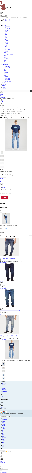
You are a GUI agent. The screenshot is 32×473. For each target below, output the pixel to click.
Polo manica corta (7, 78)
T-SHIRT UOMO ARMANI (5, 111)
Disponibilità (2, 171)
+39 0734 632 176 (7, 20)
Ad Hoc (3, 418)
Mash (2, 433)
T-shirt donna (4, 88)
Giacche (5, 57)
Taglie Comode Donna (5, 86)
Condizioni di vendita (5, 385)
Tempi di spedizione (4, 382)
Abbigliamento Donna (5, 64)
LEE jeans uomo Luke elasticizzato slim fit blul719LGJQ (7, 258)
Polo (4, 61)
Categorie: (1, 183)
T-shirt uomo (3, 87)
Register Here (4, 472)
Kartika (6, 35)
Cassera (3, 422)
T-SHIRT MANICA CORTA (20, 109)
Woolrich (3, 446)
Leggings (6, 76)
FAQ (2, 394)
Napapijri (6, 40)
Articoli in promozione (14, 17)
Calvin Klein (3, 421)
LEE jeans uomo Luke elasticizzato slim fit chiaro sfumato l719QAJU (9, 335)
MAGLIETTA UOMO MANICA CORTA (7, 109)
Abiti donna (3, 82)
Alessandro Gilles (7, 26)
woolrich (6, 46)
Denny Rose (7, 31)
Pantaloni (5, 60)
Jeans (2, 103)
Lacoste (3, 429)
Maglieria (5, 59)
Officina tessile (4, 435)
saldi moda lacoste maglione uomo (16, 111)
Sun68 (6, 45)
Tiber (2, 447)
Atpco (6, 27)
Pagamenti (3, 384)
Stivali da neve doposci (10, 54)
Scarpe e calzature (7, 67)
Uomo (4, 183)
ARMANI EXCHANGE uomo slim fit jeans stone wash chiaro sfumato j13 (10, 310)
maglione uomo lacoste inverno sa (17, 113)
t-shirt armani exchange (4, 107)
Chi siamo (3, 388)
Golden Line (3, 428)
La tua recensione (2, 232)
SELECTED (3, 442)
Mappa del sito (4, 389)
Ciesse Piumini (7, 30)
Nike (2, 448)
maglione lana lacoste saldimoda (6, 113)
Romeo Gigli (3, 436)
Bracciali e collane (7, 66)
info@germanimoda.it (7, 19)
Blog (20, 17)
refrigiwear (6, 43)
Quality (1, 228)
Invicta (6, 33)
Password (1, 468)
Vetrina (7, 17)
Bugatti (6, 29)
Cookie (3, 395)
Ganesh (3, 427)
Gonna (4, 73)
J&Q (6, 34)
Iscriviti (9, 416)
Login (1, 470)
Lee (5, 36)
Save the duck (4, 437)
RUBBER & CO (4, 440)
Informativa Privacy (4, 391)
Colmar (3, 423)
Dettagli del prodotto (4, 186)
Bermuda (5, 52)
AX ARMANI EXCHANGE (9, 28)
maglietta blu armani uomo (5, 115)
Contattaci (25, 17)
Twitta (4, 180)
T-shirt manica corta (8, 81)
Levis (6, 37)
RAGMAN (3, 445)
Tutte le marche (4, 25)
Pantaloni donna (4, 84)
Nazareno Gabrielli (4, 426)
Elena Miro (6, 32)
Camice (5, 55)
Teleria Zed (3, 438)
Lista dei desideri (4, 396)
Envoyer (30, 235)
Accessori (5, 48)
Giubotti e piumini (6, 58)
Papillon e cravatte (7, 49)
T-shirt (4, 63)
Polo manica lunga (7, 62)
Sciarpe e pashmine (7, 68)
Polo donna (5, 77)
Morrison (6, 39)
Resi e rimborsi (4, 383)
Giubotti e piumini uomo (5, 83)
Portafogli (6, 51)
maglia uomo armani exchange (14, 107)
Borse (4, 69)
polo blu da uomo (13, 115)
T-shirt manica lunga (8, 80)
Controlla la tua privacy (4, 410)
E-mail (1, 466)
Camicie (5, 70)
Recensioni (4, 187)
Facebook (1, 180)
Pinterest (6, 180)
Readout (6, 42)
